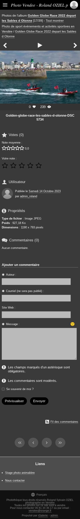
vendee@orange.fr (40, 510)
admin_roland (28, 196)
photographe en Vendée (40, 502)
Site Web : (8, 307)
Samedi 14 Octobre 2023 (45, 191)
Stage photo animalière (20, 472)
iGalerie (43, 515)
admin (54, 515)
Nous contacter (15, 480)
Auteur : (11, 274)
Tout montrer (55, 20)
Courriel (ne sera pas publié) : (25, 291)
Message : (13, 324)
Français (39, 494)
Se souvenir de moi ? (20, 389)
